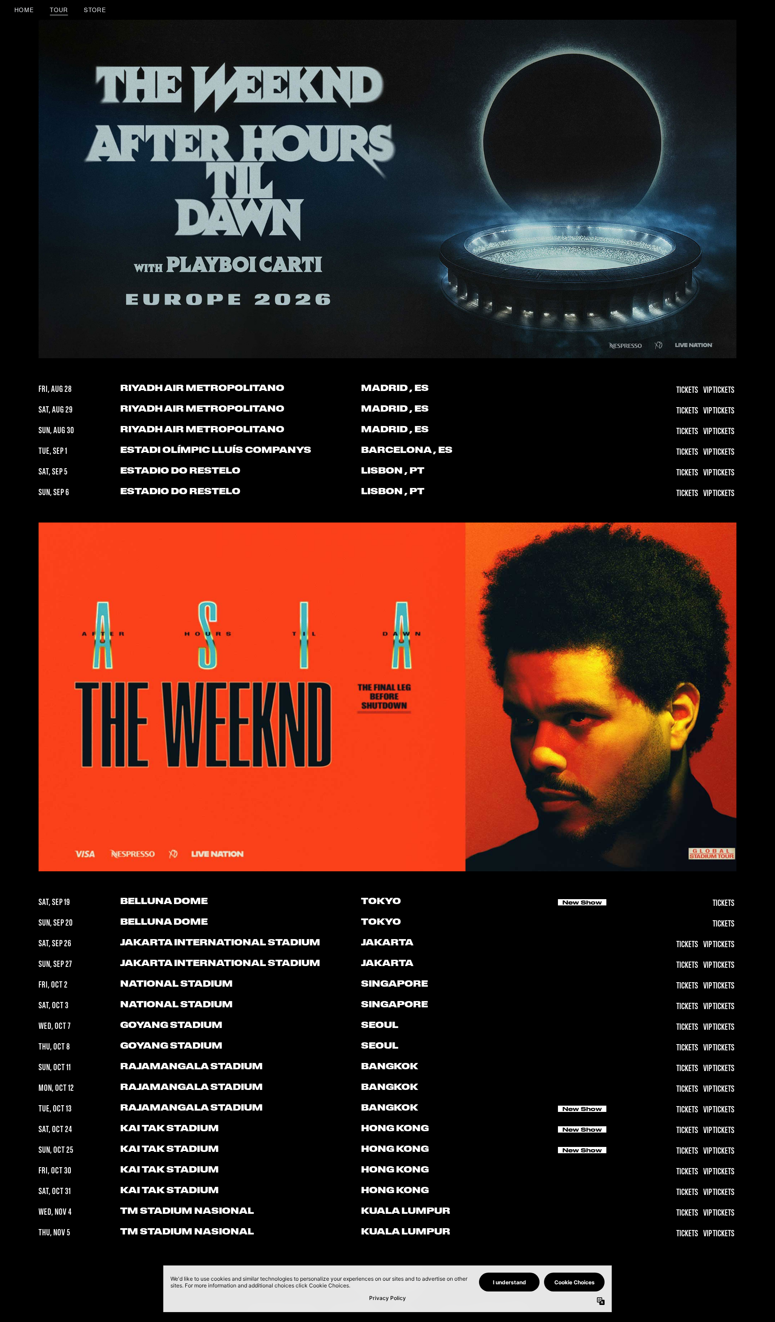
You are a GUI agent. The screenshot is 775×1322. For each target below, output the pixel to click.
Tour (59, 9)
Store (95, 9)
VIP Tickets (718, 390)
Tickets (687, 390)
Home (24, 9)
